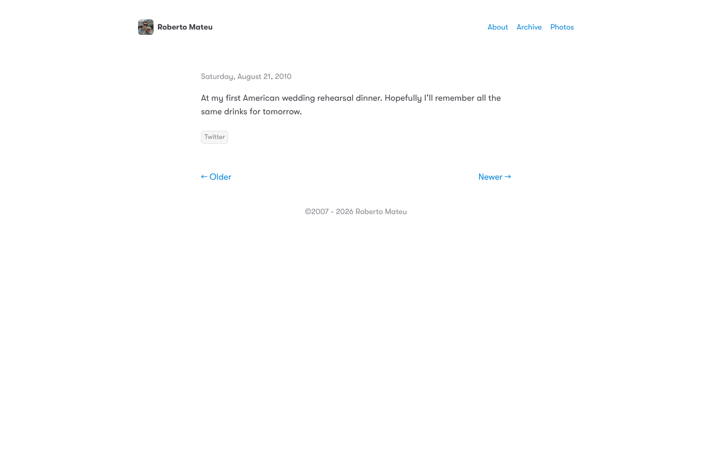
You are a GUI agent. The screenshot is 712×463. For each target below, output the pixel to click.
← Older (216, 177)
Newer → (495, 177)
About (498, 27)
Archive (529, 27)
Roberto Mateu (185, 27)
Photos (562, 27)
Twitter (214, 137)
